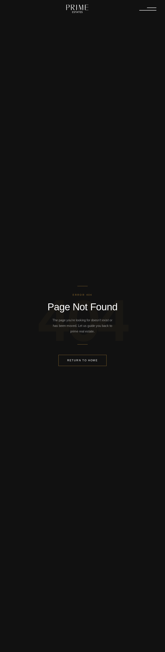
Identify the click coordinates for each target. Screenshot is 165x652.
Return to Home (82, 360)
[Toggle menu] (147, 9)
